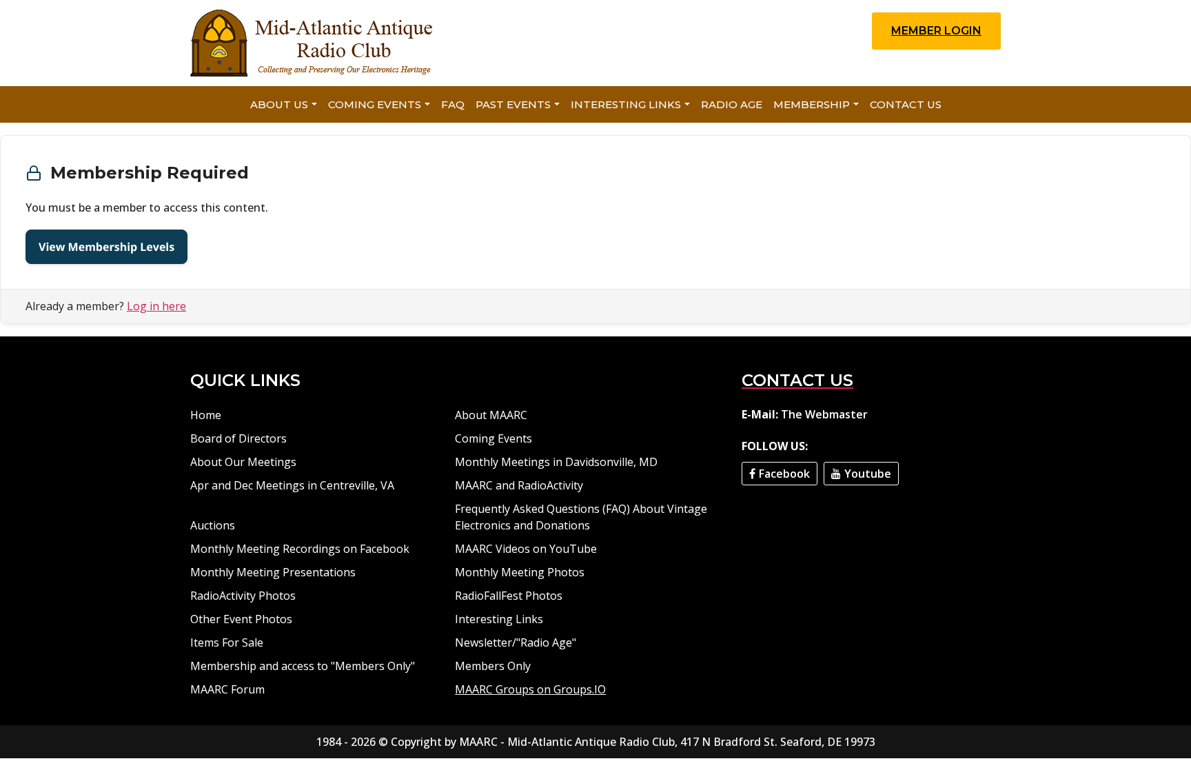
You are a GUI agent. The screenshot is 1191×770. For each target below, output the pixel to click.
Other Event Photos (241, 619)
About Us (279, 104)
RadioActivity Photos (243, 595)
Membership (811, 104)
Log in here (156, 306)
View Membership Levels (106, 246)
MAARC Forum (227, 689)
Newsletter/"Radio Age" (515, 642)
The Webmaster (824, 414)
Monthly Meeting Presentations (273, 572)
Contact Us (905, 104)
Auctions (212, 525)
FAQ (453, 104)
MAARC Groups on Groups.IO (530, 689)
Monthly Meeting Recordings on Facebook (299, 548)
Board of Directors (238, 438)
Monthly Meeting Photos (519, 572)
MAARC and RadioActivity (519, 485)
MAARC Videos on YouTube (526, 548)
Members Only (493, 665)
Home (205, 415)
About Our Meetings (243, 461)
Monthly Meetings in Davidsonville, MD (556, 461)
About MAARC (491, 415)
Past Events (513, 104)
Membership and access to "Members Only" (302, 665)
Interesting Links (626, 104)
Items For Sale (226, 642)
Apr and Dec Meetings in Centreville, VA (292, 485)
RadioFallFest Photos (508, 595)
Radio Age (731, 104)
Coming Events (374, 104)
